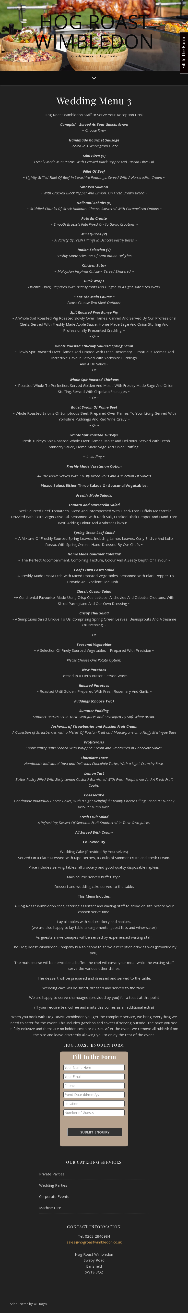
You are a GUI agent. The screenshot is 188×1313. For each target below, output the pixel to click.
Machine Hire (50, 1207)
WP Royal (40, 1304)
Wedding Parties (53, 1185)
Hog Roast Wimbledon (94, 31)
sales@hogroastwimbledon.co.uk (94, 1242)
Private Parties (52, 1174)
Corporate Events (54, 1196)
